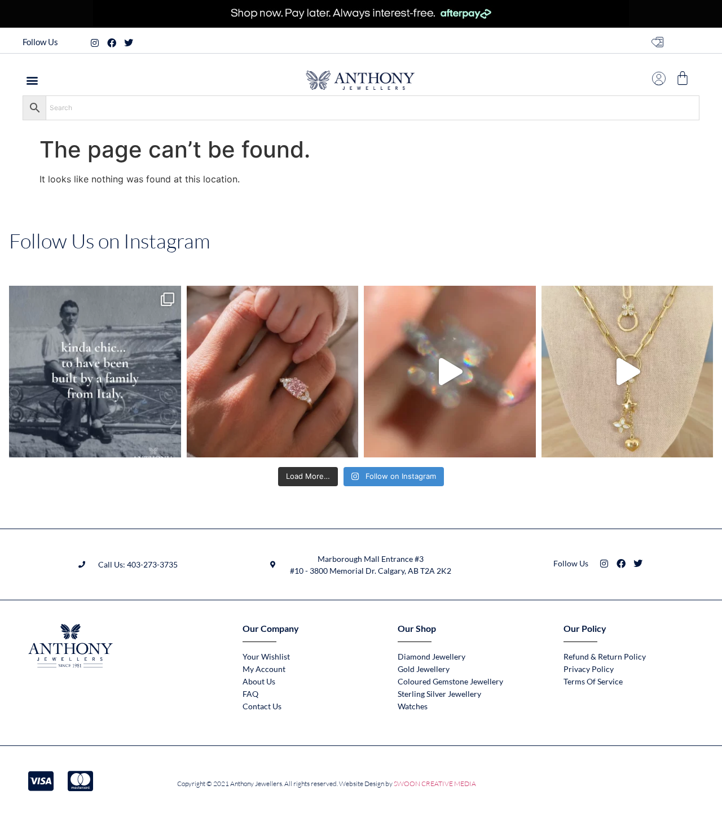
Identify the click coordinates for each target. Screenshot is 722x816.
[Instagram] (94, 42)
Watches (413, 706)
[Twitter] (128, 42)
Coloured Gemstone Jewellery (450, 681)
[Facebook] (111, 42)
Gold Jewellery (424, 669)
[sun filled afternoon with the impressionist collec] (450, 372)
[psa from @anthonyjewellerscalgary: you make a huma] (273, 372)
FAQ (250, 694)
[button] (32, 80)
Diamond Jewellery (431, 656)
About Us (259, 681)
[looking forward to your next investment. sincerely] (628, 372)
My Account (264, 669)
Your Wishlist (266, 656)
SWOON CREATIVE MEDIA (435, 783)
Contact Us (262, 706)
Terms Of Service (593, 681)
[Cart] (682, 78)
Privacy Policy (588, 669)
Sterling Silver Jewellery (439, 694)
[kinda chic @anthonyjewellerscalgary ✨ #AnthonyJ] (95, 372)
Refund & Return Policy (604, 656)
